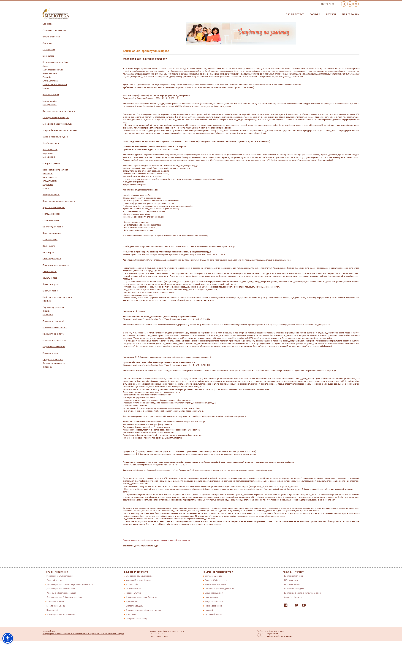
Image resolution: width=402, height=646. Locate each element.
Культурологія (50, 104)
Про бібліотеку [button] (295, 14)
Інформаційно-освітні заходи (139, 580)
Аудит (45, 66)
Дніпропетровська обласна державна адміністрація (69, 584)
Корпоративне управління (55, 62)
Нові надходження (213, 606)
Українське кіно (50, 149)
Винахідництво (50, 73)
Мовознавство (50, 177)
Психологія (48, 314)
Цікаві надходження (214, 593)
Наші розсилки (211, 597)
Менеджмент (49, 157)
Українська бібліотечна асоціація (61, 593)
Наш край (209, 610)
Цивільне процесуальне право (57, 297)
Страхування (49, 49)
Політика (47, 301)
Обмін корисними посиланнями (60, 614)
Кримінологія (49, 246)
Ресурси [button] (331, 14)
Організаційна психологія (55, 327)
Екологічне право (51, 220)
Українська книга (51, 143)
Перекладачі (52, 610)
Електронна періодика (294, 589)
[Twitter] (295, 606)
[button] (7, 638)
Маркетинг (48, 153)
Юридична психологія (53, 359)
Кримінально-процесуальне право (59, 201)
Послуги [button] (315, 14)
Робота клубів (132, 584)
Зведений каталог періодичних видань (143, 610)
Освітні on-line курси (293, 597)
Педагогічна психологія (54, 346)
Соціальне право (51, 278)
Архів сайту (131, 614)
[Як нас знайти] (356, 4)
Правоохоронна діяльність (56, 265)
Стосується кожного (55, 601)
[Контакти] (350, 4)
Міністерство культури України (59, 576)
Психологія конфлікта (53, 334)
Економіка (47, 24)
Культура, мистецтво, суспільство (59, 111)
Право (46, 188)
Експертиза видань (134, 606)
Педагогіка (48, 184)
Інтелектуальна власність (55, 84)
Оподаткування (50, 181)
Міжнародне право (52, 258)
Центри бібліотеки (133, 589)
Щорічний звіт (132, 601)
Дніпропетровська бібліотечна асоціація (64, 597)
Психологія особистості (54, 340)
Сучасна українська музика (55, 137)
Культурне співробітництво (56, 117)
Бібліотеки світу (291, 580)
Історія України (50, 101)
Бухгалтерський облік (53, 70)
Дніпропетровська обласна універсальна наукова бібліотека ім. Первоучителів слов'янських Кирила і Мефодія (83, 634)
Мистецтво (48, 173)
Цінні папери (48, 56)
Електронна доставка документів (219, 589)
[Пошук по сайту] (343, 4)
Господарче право (51, 214)
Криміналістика (50, 239)
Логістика (47, 43)
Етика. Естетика (50, 81)
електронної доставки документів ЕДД (140, 546)
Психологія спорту (51, 353)
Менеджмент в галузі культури (57, 124)
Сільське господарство (54, 363)
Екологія (47, 77)
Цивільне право (50, 291)
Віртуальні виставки (214, 601)
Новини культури (133, 593)
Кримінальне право (52, 233)
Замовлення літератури (215, 584)
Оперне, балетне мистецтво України (60, 130)
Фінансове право (51, 284)
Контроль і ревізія (51, 163)
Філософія (47, 367)
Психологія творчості (53, 321)
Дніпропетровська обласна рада (60, 589)
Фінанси (46, 311)
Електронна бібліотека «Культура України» (303, 593)
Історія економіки (51, 37)
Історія (46, 88)
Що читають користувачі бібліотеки (141, 597)
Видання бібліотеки (214, 614)
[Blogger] (290, 606)
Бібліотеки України (292, 584)
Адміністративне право (54, 207)
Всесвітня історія (51, 94)
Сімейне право (50, 271)
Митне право (49, 252)
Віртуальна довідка (213, 576)
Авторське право (51, 194)
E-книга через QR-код (55, 606)
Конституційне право (53, 227)
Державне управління (53, 307)
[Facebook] (285, 606)
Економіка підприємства (54, 30)
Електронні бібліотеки (293, 576)
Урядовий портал (54, 580)
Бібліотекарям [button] (350, 14)
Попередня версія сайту (136, 619)
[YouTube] (303, 606)
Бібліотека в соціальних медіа (139, 576)
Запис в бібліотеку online (216, 580)
